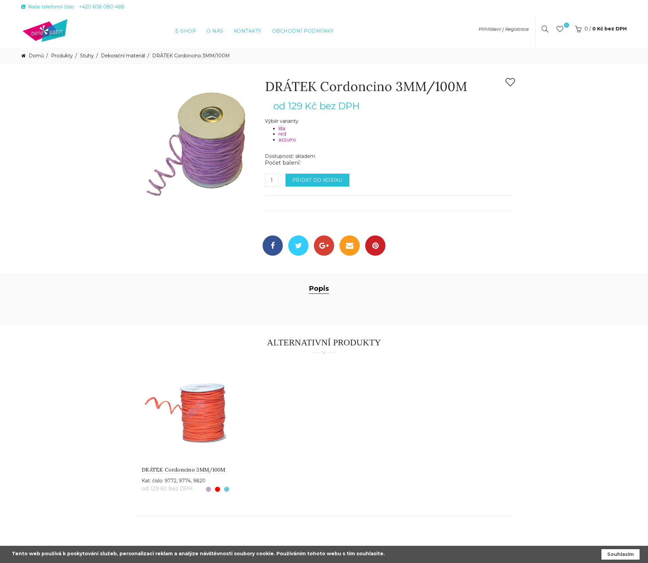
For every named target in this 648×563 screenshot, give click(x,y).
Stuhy (87, 56)
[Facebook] (273, 245)
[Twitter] (298, 245)
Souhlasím (620, 554)
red (282, 134)
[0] (560, 30)
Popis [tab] (319, 288)
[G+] (324, 245)
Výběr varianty (281, 121)
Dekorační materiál (123, 56)
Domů (35, 56)
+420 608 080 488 (102, 7)
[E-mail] (350, 245)
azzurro (287, 140)
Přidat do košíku (317, 180)
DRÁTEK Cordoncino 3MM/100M (191, 56)
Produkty (62, 56)
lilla (281, 128)
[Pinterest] (375, 245)
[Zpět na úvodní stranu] (45, 30)
